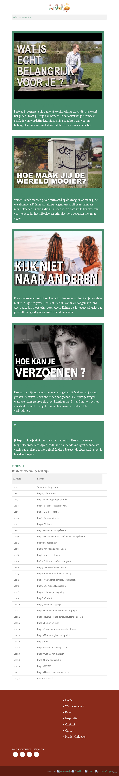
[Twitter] (77, 771)
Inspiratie (71, 718)
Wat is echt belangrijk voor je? (47, 105)
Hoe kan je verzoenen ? (39, 386)
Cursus (69, 730)
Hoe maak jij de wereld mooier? (48, 193)
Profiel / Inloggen (75, 737)
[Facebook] (63, 771)
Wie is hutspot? (74, 706)
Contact (70, 724)
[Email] (89, 771)
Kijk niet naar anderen (38, 292)
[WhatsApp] (103, 771)
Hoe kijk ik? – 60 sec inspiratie (47, 434)
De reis (69, 712)
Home (69, 700)
